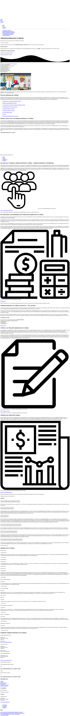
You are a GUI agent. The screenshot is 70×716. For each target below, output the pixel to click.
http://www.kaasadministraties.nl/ (6, 642)
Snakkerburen (5, 159)
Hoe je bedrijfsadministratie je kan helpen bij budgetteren (10, 714)
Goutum (4, 158)
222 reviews (14, 63)
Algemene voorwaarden (4, 684)
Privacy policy (2, 683)
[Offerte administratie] (35, 408)
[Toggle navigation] (0, 23)
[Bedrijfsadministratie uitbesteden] (35, 489)
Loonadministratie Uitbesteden (8, 34)
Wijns (4, 156)
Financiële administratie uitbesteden (9, 32)
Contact (1, 22)
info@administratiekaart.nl (5, 702)
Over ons (2, 21)
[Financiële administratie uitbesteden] (35, 298)
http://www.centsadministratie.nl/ (6, 660)
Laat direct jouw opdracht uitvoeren (6, 52)
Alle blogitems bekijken (4, 715)
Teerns (4, 157)
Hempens (4, 160)
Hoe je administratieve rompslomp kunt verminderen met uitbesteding (12, 713)
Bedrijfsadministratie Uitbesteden (8, 31)
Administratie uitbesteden (7, 30)
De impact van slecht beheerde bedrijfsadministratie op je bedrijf (11, 712)
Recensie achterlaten (3, 685)
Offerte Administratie (6, 35)
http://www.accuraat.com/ (4, 651)
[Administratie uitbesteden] (19, 208)
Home (1, 19)
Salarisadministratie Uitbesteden (8, 33)
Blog (1, 20)
